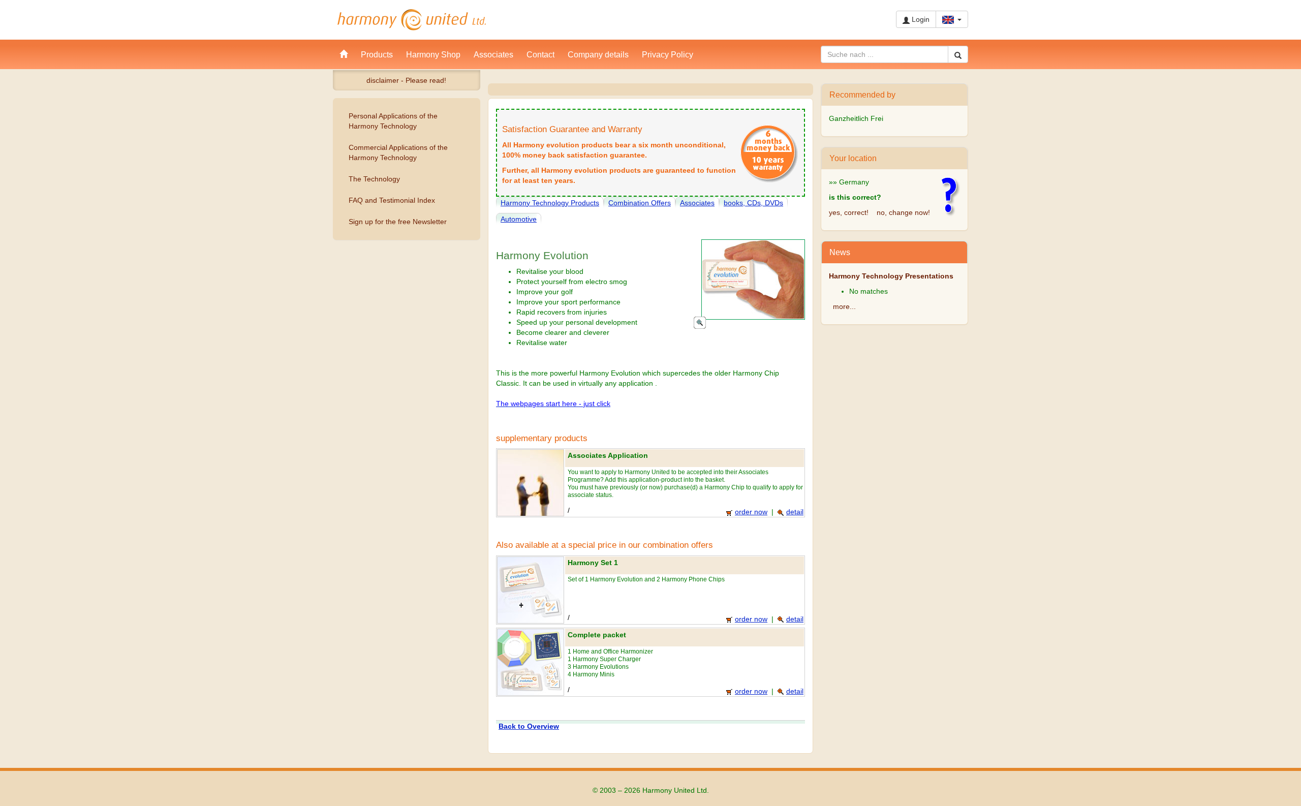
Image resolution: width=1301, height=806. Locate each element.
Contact (540, 54)
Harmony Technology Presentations (891, 276)
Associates (697, 203)
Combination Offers (639, 203)
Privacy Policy (667, 54)
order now (751, 512)
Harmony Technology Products (550, 203)
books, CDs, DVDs (753, 203)
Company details (598, 54)
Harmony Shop (433, 54)
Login (920, 19)
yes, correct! (849, 212)
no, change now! (903, 212)
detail (794, 512)
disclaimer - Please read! (406, 80)
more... (844, 306)
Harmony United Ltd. (411, 19)
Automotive (519, 219)
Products (377, 54)
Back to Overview (529, 726)
